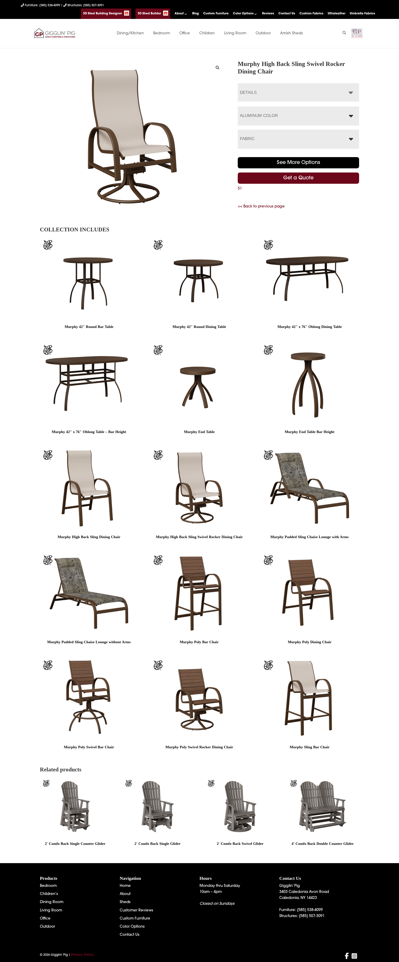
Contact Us (286, 13)
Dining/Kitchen (130, 33)
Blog (195, 13)
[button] (217, 67)
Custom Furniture (216, 13)
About (179, 13)
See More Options (298, 162)
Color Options (243, 13)
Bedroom (161, 33)
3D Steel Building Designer (102, 13)
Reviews (268, 13)
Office (184, 33)
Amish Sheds (291, 33)
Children (207, 33)
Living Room (235, 33)
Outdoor (263, 33)
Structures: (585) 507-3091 (85, 5)
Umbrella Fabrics (362, 13)
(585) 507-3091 (312, 916)
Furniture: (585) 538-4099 (42, 5)
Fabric (247, 138)
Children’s (49, 894)
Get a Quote (298, 178)
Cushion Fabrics (311, 13)
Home (125, 886)
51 (240, 189)
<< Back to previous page (261, 207)
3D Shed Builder (149, 13)
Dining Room (51, 902)
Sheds (125, 902)
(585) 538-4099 (310, 910)
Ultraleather (336, 13)
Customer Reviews (136, 910)
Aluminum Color (259, 115)
